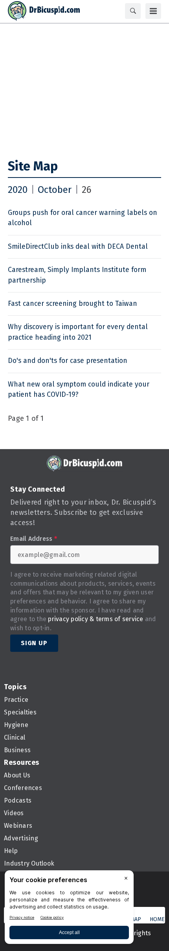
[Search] (133, 11)
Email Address (33, 539)
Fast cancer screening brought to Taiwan (72, 304)
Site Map (33, 166)
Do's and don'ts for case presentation (67, 361)
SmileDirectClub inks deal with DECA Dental (78, 246)
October (55, 189)
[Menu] (153, 11)
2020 (18, 189)
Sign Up (34, 643)
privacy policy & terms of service (95, 619)
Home (157, 919)
